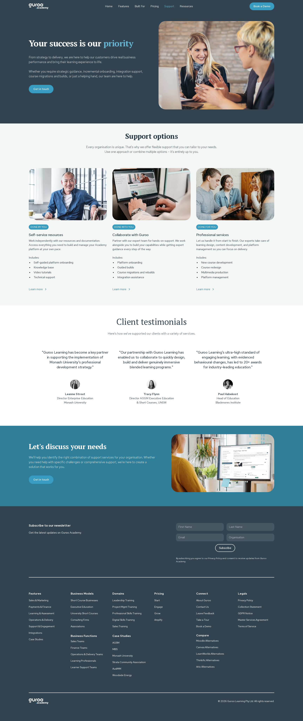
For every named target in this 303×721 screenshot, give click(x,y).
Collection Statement (249, 606)
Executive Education (82, 606)
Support (169, 6)
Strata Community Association (129, 662)
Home (109, 6)
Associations (78, 626)
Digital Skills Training (123, 619)
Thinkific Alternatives (207, 660)
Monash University (122, 655)
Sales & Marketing (38, 600)
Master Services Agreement (253, 619)
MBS (114, 649)
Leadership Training (123, 600)
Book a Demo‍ (203, 626)
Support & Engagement (42, 626)
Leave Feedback (205, 613)
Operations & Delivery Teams (87, 654)
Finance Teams (79, 647)
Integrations (35, 632)
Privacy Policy (215, 558)
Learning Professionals (83, 660)
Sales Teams (77, 641)
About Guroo (203, 600)
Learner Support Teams (84, 667)
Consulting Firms (80, 619)
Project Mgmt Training (124, 606)
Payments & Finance (40, 606)
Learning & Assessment (41, 613)
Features (123, 6)
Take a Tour (202, 619)
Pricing (154, 6)
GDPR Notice (245, 613)
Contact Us (202, 606)
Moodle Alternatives (207, 640)
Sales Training (120, 626)
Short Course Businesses (84, 600)
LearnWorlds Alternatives (210, 653)
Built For (140, 6)
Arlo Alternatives (205, 666)
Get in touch (41, 89)
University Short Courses (84, 613)
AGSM (115, 642)
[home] (38, 6)
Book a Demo (261, 6)
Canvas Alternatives (207, 647)
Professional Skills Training (127, 613)
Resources (186, 6)
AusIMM (116, 668)
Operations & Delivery (41, 619)
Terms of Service (247, 626)
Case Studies (36, 639)
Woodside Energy (122, 675)
